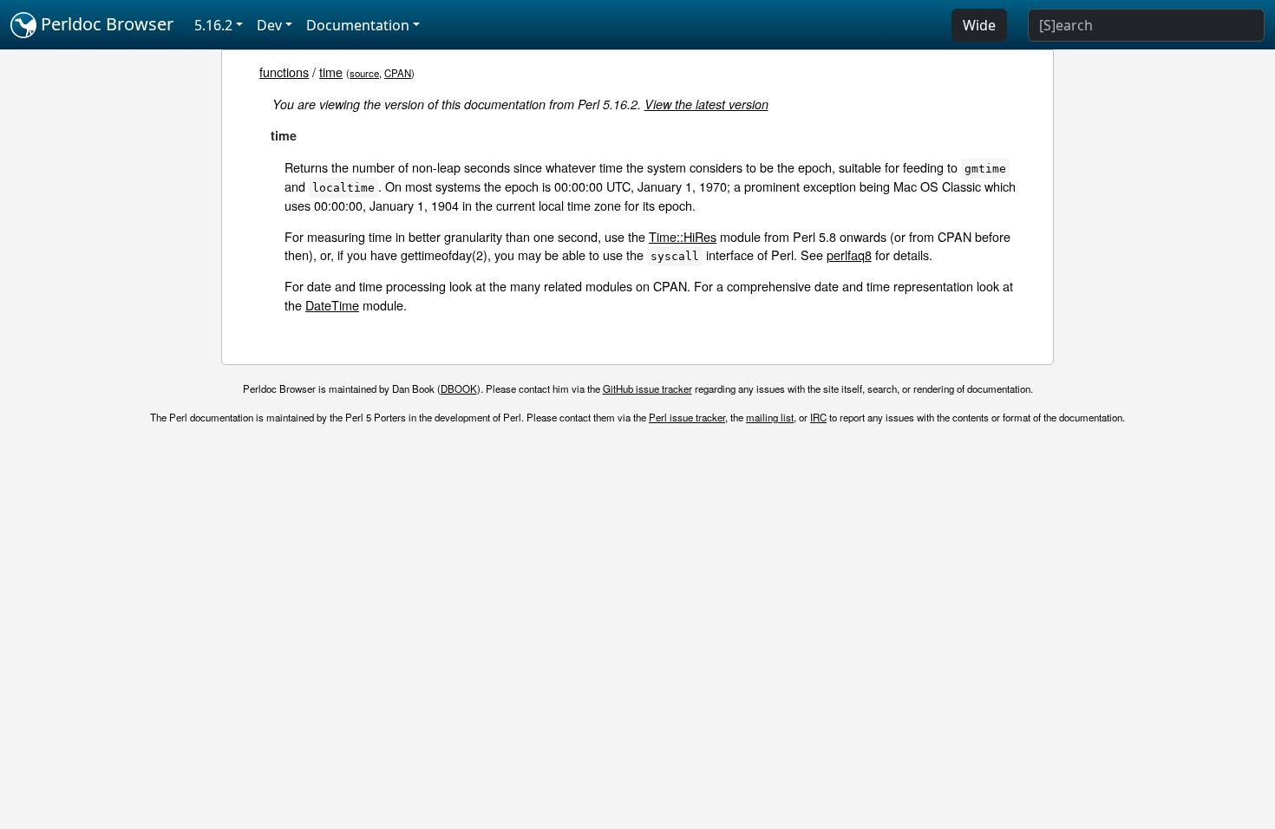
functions (284, 71)
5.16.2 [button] (213, 25)
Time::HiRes (682, 236)
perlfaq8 (849, 254)
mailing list (770, 417)
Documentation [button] (357, 25)
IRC (818, 417)
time (331, 71)
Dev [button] (269, 25)
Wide (979, 25)
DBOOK (459, 388)
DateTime (332, 305)
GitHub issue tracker (647, 388)
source (364, 73)
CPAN (397, 73)
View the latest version (706, 104)
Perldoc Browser (104, 24)
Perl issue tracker (687, 417)
